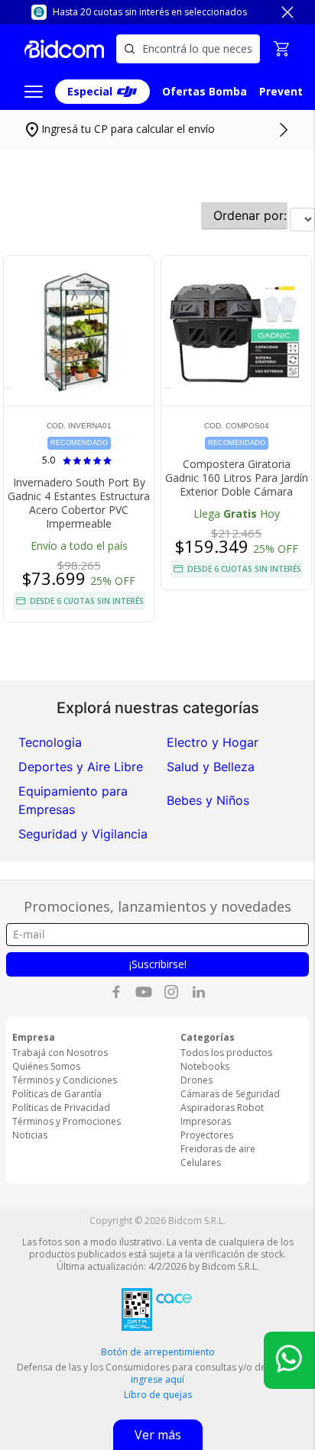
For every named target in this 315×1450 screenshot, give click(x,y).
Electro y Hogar (212, 742)
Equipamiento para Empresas (73, 800)
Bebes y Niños (208, 800)
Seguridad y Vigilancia (83, 833)
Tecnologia (50, 742)
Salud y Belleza (211, 766)
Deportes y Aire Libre (80, 766)
